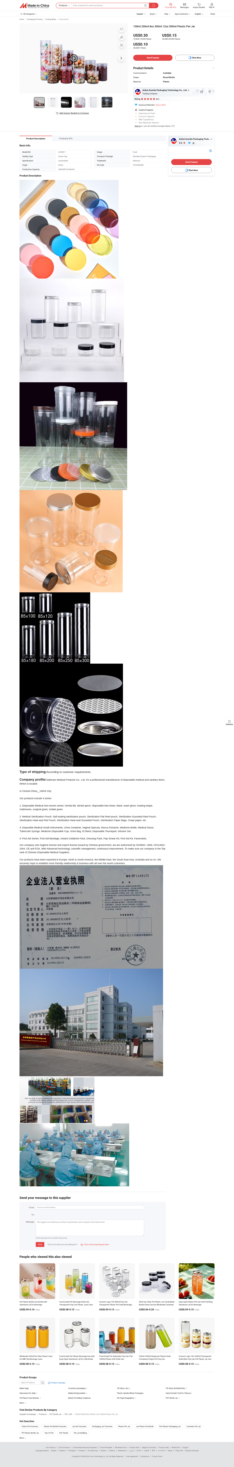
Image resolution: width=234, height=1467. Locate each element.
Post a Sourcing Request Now (95, 1244)
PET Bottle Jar (172, 1398)
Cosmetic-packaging (76, 1388)
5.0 (181, 143)
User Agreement (132, 1456)
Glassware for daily (28, 1393)
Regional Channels (149, 1447)
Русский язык (93, 1450)
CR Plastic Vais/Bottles (29, 1398)
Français (82, 1450)
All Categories (29, 14)
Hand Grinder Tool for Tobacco (178, 1393)
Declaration (145, 1456)
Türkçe (170, 1450)
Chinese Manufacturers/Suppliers (85, 1447)
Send (40, 1244)
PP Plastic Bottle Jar (30, 1433)
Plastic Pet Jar (124, 1426)
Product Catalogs (57, 1382)
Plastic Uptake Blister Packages (130, 1393)
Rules (212, 14)
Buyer (152, 14)
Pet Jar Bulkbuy (80, 1433)
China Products (64, 1447)
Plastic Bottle (64, 19)
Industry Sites (134, 1447)
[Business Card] (210, 150)
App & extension (181, 14)
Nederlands (122, 1450)
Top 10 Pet (49, 1433)
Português (72, 1450)
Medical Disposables (76, 1393)
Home (22, 19)
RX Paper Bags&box (125, 1398)
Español (62, 1450)
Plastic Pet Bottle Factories (55, 1426)
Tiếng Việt (179, 1450)
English (53, 1450)
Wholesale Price (121, 1447)
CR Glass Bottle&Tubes (175, 1388)
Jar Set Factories (79, 1426)
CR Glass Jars (123, 1388)
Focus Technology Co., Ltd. (99, 1456)
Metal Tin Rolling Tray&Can (79, 1398)
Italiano (103, 1450)
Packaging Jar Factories (102, 1426)
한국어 (138, 1450)
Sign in (211, 7)
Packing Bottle (50, 19)
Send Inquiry (153, 57)
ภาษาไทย (161, 1450)
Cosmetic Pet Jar (193, 1426)
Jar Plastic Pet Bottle (145, 1426)
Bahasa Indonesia (192, 1450)
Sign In (138, 126)
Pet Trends (63, 1433)
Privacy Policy (157, 1456)
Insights (185, 1447)
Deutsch (112, 1450)
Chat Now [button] (196, 57)
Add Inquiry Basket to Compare (74, 113)
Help (166, 14)
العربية (131, 1450)
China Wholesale (106, 1447)
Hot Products (51, 1447)
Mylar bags (24, 1388)
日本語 (146, 1450)
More (22, 1438)
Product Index (164, 1447)
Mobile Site (176, 1447)
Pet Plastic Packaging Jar (170, 1426)
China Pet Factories (30, 1426)
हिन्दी (153, 1450)
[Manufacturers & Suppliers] (34, 5)
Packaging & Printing (34, 19)
